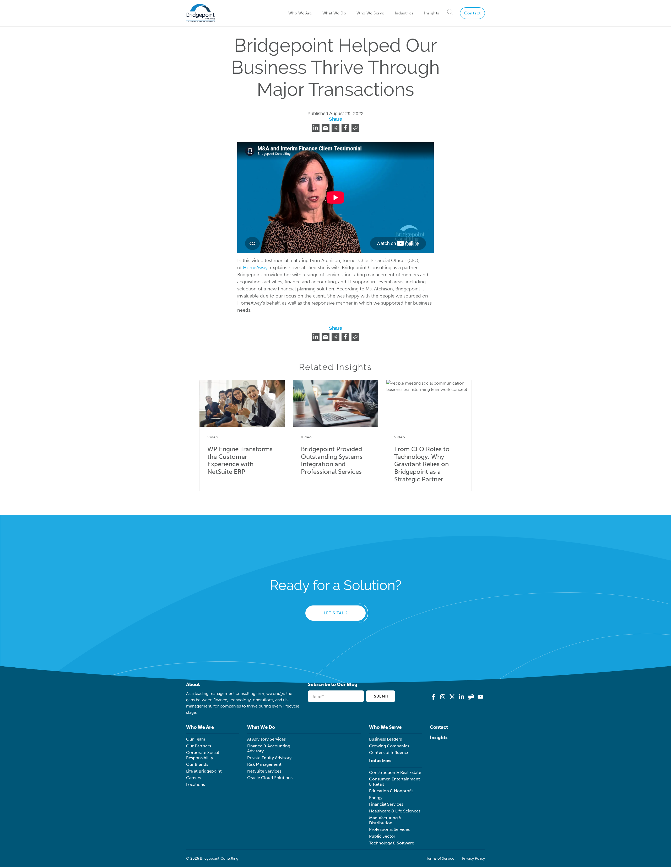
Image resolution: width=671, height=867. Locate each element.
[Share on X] (335, 128)
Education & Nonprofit (391, 790)
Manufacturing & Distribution (385, 820)
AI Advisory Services (266, 739)
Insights (431, 13)
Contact (472, 13)
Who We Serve (370, 13)
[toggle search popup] (450, 13)
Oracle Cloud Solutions (270, 777)
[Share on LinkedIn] (316, 128)
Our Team (195, 739)
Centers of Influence (389, 752)
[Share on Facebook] (345, 128)
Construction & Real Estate (395, 772)
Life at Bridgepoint (204, 771)
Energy (375, 797)
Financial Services (386, 804)
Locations (195, 784)
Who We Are (300, 13)
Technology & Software (391, 843)
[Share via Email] (325, 128)
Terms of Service (440, 858)
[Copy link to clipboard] (355, 128)
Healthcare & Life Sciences (394, 811)
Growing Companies (389, 745)
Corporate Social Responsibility (202, 755)
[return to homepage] (200, 13)
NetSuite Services (264, 771)
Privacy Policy (473, 858)
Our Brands (197, 764)
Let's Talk (335, 612)
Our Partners (198, 745)
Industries (404, 13)
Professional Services (389, 829)
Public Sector (382, 836)
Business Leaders (385, 739)
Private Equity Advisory (269, 757)
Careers (193, 777)
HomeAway (255, 267)
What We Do (334, 13)
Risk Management (264, 764)
